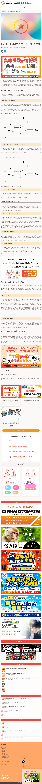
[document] (21, 392)
